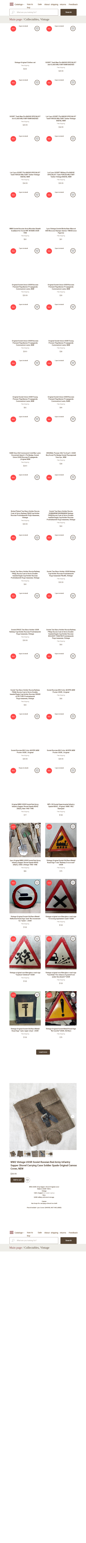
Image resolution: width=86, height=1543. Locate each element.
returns (63, 4)
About (47, 4)
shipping (54, 4)
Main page (15, 19)
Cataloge (19, 4)
